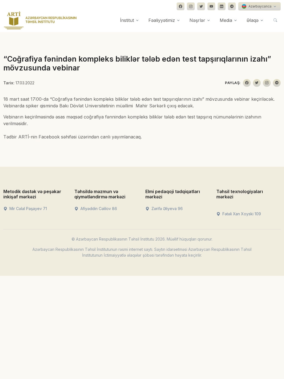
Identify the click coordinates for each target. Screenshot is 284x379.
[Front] (40, 20)
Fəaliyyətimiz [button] (161, 20)
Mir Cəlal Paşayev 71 (27, 208)
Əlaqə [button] (252, 20)
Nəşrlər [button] (197, 20)
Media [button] (226, 20)
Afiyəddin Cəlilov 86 (98, 208)
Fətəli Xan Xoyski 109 (241, 213)
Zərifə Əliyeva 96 (166, 208)
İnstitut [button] (127, 20)
